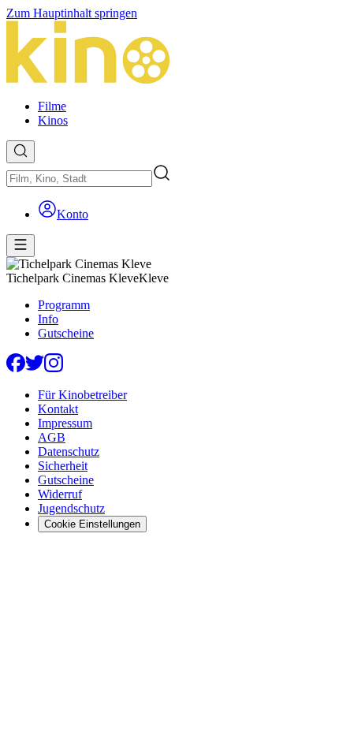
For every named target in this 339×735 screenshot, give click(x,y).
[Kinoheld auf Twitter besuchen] (34, 368)
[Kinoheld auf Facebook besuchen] (15, 368)
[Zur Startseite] (169, 54)
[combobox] (79, 178)
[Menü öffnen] (20, 245)
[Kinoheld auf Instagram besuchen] (53, 368)
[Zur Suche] (20, 151)
